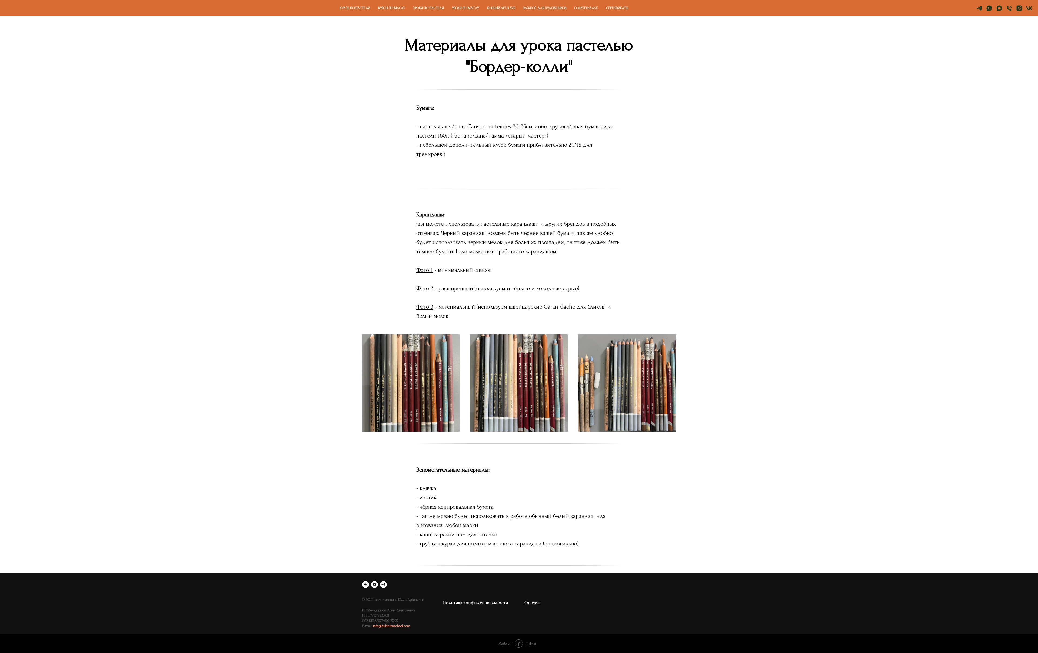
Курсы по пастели (355, 8)
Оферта (532, 602)
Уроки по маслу (465, 8)
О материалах (586, 8)
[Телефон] (1009, 8)
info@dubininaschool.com (391, 626)
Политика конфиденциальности (475, 602)
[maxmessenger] (999, 8)
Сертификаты (617, 8)
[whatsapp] (989, 8)
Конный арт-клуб (501, 8)
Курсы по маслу (391, 8)
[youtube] (374, 584)
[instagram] (1019, 8)
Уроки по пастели (428, 8)
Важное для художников (544, 8)
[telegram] (979, 8)
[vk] (1029, 8)
